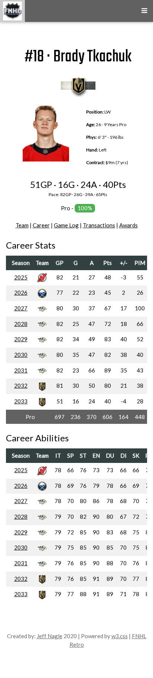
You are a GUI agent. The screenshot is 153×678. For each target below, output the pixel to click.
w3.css (119, 636)
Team (22, 225)
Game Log (66, 225)
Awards (128, 225)
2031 (20, 370)
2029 (20, 339)
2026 (20, 292)
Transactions (99, 225)
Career (41, 225)
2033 (20, 401)
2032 (20, 385)
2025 (20, 277)
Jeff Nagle (49, 636)
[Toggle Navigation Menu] (144, 11)
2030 (20, 354)
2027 (20, 308)
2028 (20, 323)
